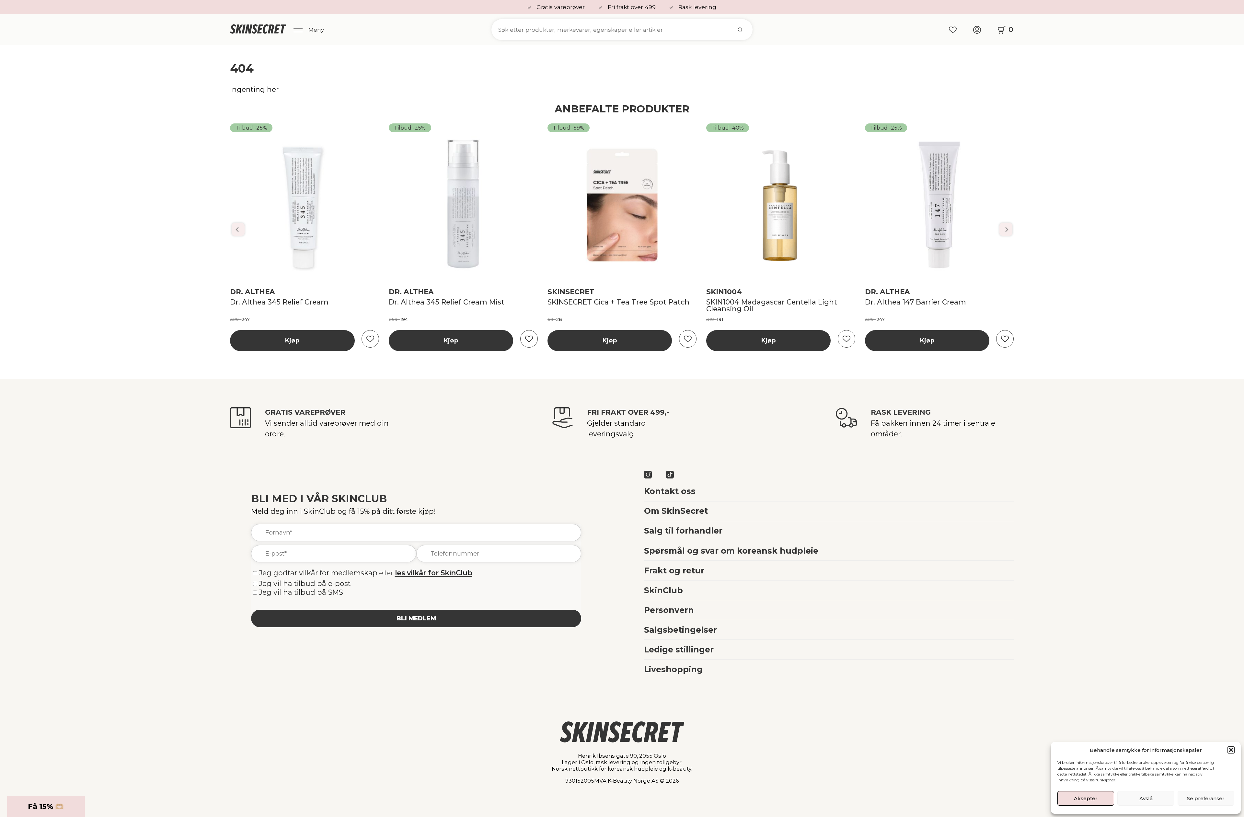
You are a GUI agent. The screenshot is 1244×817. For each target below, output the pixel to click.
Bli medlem (416, 618)
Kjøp (292, 340)
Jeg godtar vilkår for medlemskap (318, 573)
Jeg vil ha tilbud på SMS (301, 592)
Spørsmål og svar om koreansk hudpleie (731, 551)
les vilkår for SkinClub (433, 573)
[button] (1231, 750)
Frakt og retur (674, 570)
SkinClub (663, 590)
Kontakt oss (670, 491)
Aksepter (1086, 798)
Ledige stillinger (679, 649)
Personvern (669, 610)
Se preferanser (1206, 798)
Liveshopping (673, 669)
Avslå (1146, 798)
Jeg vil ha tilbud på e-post (305, 583)
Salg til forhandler (683, 530)
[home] (258, 29)
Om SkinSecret (676, 511)
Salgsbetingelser (680, 630)
